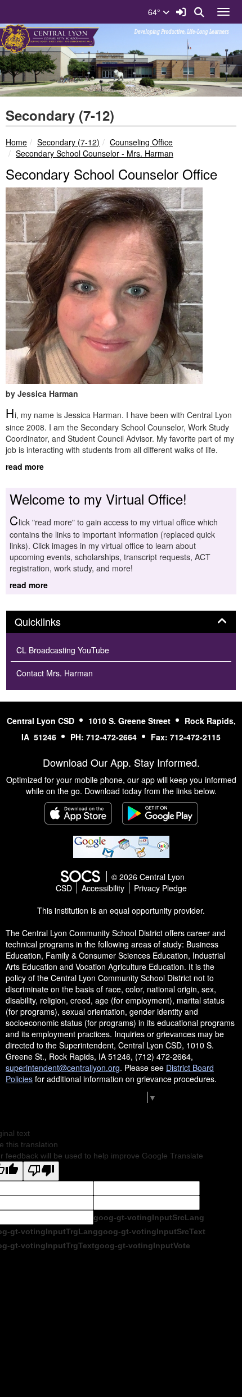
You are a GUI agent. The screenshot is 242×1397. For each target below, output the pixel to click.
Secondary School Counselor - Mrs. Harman (94, 153)
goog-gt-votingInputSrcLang (148, 1217)
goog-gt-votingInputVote (142, 1245)
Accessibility (103, 888)
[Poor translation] (41, 1171)
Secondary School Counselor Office (111, 174)
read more (25, 466)
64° (155, 11)
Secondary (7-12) (68, 142)
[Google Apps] (121, 845)
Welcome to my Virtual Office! (98, 499)
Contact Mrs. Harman (54, 673)
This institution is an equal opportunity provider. (121, 910)
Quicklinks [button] (50, 621)
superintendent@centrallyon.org (63, 1067)
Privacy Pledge (160, 888)
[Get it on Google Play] (160, 813)
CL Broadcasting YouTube (62, 650)
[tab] (121, 622)
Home (16, 142)
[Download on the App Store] (78, 813)
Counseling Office (141, 142)
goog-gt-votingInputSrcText (151, 1231)
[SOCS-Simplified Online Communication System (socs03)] (80, 876)
